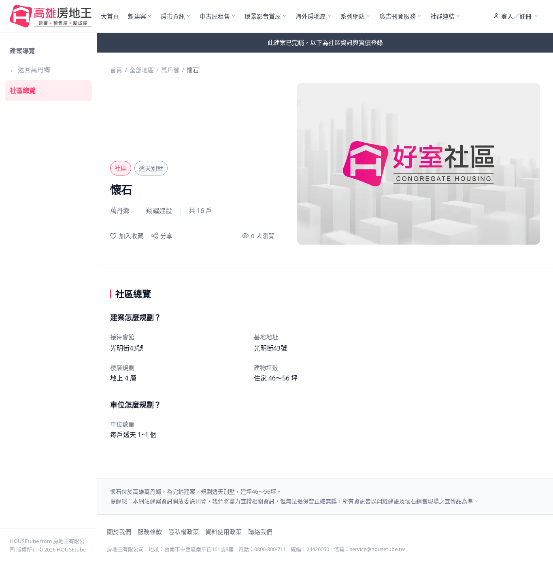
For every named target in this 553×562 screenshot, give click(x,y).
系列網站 (352, 16)
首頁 (116, 70)
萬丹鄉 (170, 70)
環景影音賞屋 (263, 16)
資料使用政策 (223, 532)
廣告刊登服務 (397, 16)
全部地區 (142, 70)
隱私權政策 (183, 532)
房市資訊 (173, 16)
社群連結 (442, 16)
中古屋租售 (215, 16)
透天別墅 (151, 168)
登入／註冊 (516, 16)
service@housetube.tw (377, 549)
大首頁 (110, 16)
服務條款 (150, 532)
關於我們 (119, 532)
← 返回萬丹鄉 (30, 69)
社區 (121, 168)
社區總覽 (23, 90)
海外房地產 (311, 16)
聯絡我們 (260, 532)
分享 (166, 236)
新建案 (137, 16)
